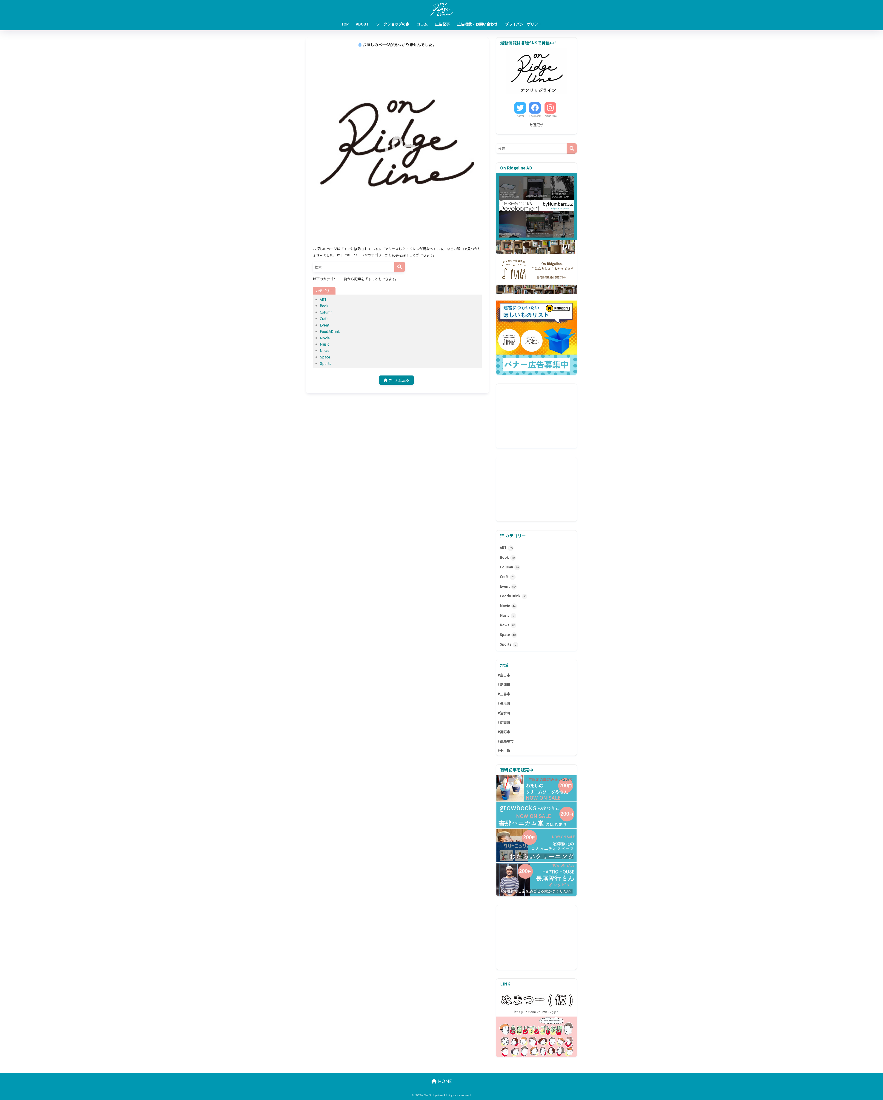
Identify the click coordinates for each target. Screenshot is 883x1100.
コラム (422, 24)
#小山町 (504, 750)
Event (325, 324)
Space (325, 356)
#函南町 (504, 722)
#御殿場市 (506, 741)
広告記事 (442, 24)
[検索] (399, 267)
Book (324, 305)
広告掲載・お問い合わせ (477, 24)
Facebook (535, 115)
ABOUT (362, 24)
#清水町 (504, 712)
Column (326, 312)
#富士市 (504, 675)
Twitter (520, 115)
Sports (325, 363)
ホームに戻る (398, 379)
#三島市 (504, 693)
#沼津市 (504, 684)
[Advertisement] (536, 416)
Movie (325, 337)
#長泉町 (504, 703)
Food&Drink (330, 331)
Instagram (550, 115)
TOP (345, 24)
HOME (444, 1081)
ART (323, 299)
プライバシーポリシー (523, 24)
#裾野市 (504, 731)
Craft (324, 318)
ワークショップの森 (392, 24)
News (324, 350)
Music (324, 344)
